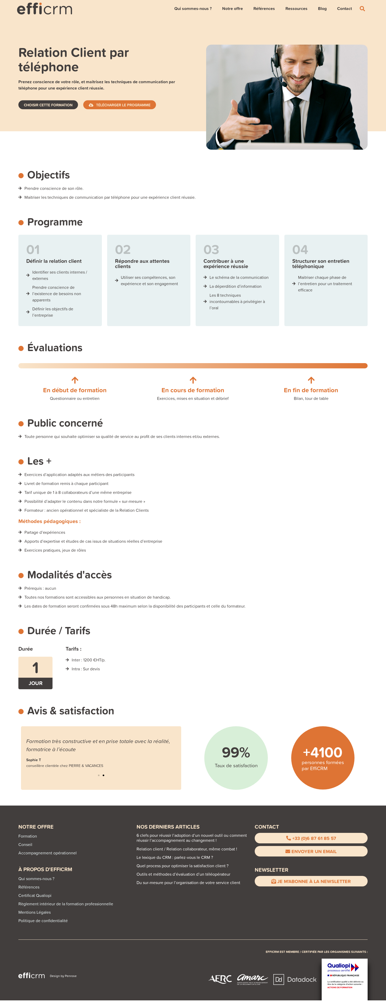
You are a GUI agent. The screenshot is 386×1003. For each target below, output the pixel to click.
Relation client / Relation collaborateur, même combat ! (187, 849)
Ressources (296, 9)
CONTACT (267, 826)
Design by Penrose (63, 976)
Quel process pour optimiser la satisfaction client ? (182, 866)
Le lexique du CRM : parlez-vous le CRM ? (175, 857)
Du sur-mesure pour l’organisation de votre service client (188, 882)
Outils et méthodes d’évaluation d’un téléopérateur (183, 874)
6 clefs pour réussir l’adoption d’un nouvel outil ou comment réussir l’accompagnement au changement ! (192, 837)
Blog (322, 9)
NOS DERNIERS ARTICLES (168, 826)
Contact (344, 9)
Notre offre (232, 9)
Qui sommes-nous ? (193, 9)
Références (264, 9)
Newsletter (271, 870)
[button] (99, 775)
